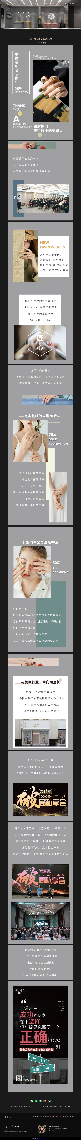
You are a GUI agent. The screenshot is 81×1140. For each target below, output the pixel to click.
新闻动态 (58, 4)
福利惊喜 (65, 4)
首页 (34, 4)
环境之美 (46, 4)
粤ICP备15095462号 (43, 1138)
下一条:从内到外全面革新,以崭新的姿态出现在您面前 (55, 1106)
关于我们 (39, 4)
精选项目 (52, 4)
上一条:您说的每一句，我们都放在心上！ (19, 1106)
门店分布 (71, 4)
